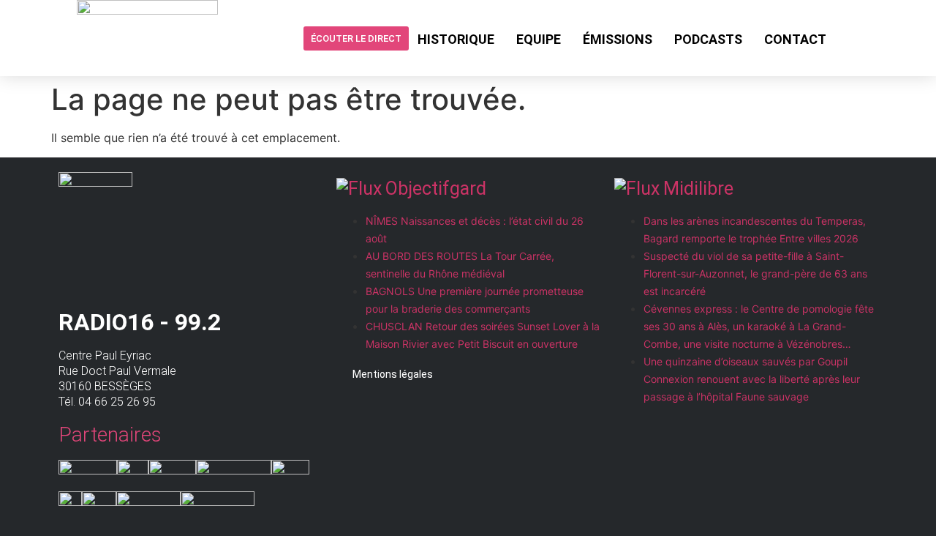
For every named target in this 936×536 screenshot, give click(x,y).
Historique (456, 39)
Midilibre (698, 188)
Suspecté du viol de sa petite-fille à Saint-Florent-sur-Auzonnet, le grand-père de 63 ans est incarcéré (755, 273)
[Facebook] (849, 38)
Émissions (617, 39)
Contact (795, 39)
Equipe (538, 39)
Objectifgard (435, 188)
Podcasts (708, 39)
